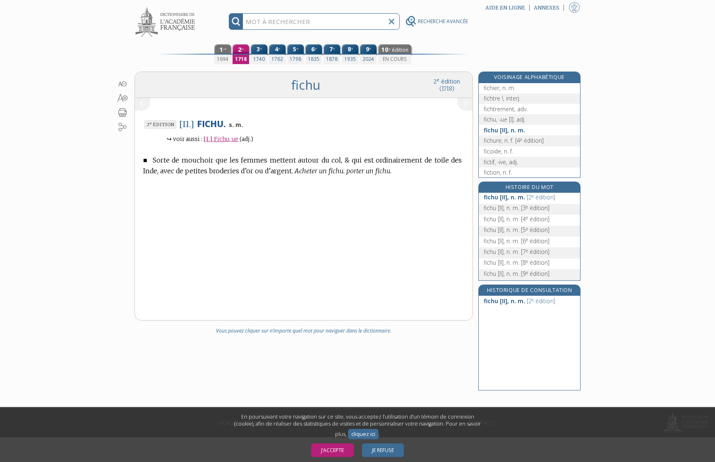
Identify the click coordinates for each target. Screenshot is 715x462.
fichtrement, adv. (506, 109)
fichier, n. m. (499, 88)
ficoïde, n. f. (498, 151)
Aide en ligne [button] (505, 8)
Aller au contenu (166, 7)
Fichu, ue (221, 139)
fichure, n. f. (514, 140)
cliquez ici (363, 434)
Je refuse (383, 450)
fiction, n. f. (498, 172)
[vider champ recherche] (391, 21)
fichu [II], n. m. (504, 130)
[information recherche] (236, 21)
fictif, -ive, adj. (501, 162)
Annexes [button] (546, 8)
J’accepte (332, 450)
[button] (122, 84)
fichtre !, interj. (502, 98)
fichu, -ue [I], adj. (504, 119)
